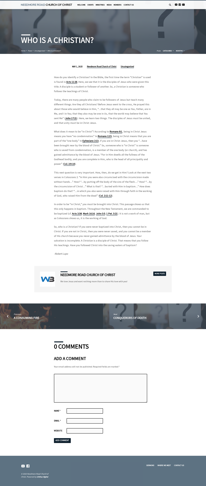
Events (91, 5)
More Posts (160, 273)
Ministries (100, 5)
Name (57, 410)
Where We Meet (164, 465)
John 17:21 (71, 118)
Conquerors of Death (129, 318)
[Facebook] (179, 5)
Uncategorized (39, 51)
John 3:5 (100, 213)
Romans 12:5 (105, 136)
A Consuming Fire (26, 318)
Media (109, 5)
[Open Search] (170, 5)
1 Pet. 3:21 (111, 213)
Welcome (81, 5)
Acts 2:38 (77, 213)
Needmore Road (46, 5)
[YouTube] (176, 5)
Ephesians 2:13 (90, 140)
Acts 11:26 (71, 81)
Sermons (150, 465)
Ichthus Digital (42, 477)
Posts (30, 51)
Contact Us (129, 5)
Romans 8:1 (116, 131)
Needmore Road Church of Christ (101, 66)
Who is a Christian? (54, 51)
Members (117, 5)
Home (23, 51)
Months (179, 51)
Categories (167, 51)
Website (58, 430)
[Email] (183, 5)
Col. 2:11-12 (105, 195)
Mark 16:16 (89, 213)
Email (57, 420)
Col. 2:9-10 (69, 163)
